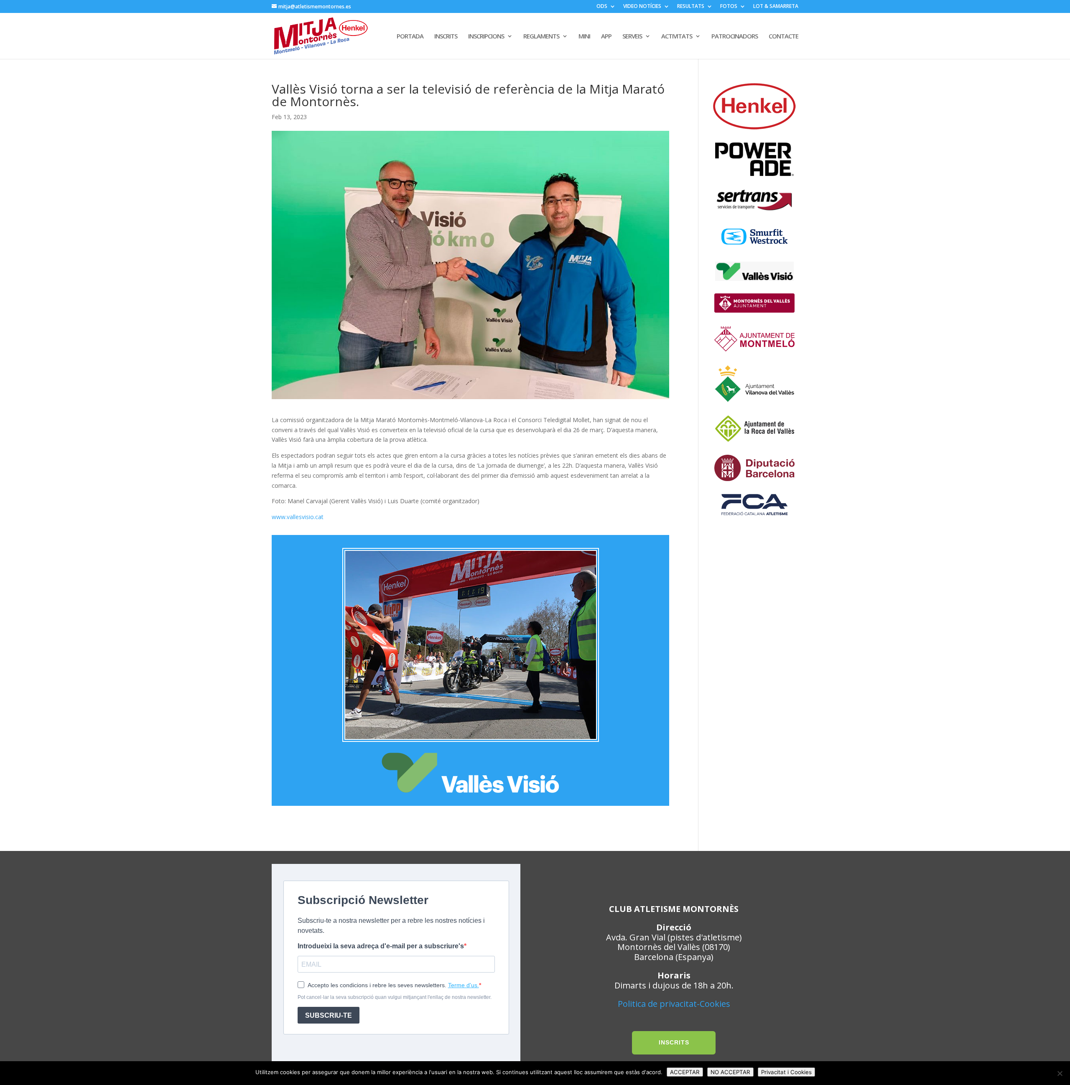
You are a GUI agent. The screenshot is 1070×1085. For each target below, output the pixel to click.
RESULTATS (690, 7)
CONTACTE (783, 36)
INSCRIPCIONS (486, 36)
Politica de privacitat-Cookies (674, 1003)
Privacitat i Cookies (786, 1072)
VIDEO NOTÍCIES (642, 7)
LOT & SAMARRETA (775, 7)
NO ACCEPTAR (730, 1072)
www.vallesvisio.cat (298, 517)
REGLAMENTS (541, 36)
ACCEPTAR (685, 1072)
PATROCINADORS (734, 36)
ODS (601, 7)
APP (606, 36)
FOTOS (728, 7)
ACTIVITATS (676, 36)
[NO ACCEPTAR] (1059, 1073)
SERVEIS (632, 36)
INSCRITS (445, 36)
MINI (584, 36)
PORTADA (410, 36)
